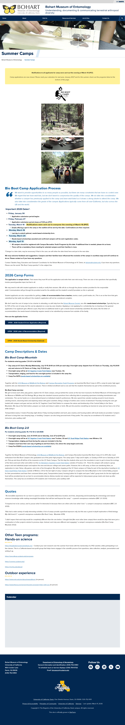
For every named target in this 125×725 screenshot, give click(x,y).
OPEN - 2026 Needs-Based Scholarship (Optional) (26, 340)
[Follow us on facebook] (90, 667)
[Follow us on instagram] (97, 667)
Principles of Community (48, 703)
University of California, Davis (43, 699)
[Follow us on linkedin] (104, 667)
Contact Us (105, 18)
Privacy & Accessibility (30, 703)
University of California (66, 703)
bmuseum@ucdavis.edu (60, 670)
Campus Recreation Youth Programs (61, 383)
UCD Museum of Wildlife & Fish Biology (31, 383)
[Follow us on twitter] (111, 667)
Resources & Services (69, 18)
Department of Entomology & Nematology (58, 662)
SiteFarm (72, 712)
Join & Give (85, 18)
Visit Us (44, 18)
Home (4, 18)
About (24, 18)
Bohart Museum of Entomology (68, 6)
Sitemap (78, 703)
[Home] (23, 9)
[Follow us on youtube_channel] (117, 667)
